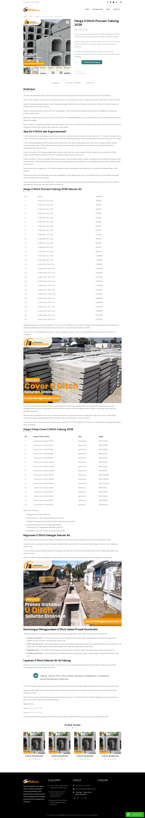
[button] (67, 22)
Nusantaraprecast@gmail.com (85, 789)
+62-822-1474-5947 (82, 786)
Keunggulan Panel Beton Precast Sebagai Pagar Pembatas (58, 802)
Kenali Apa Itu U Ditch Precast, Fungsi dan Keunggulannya (57, 794)
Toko (108, 9)
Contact (116, 9)
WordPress (93, 815)
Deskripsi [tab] (55, 83)
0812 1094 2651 (36, 712)
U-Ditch (82, 73)
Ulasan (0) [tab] (90, 83)
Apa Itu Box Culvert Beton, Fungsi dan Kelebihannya (59, 787)
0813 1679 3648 (36, 708)
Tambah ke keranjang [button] (34, 743)
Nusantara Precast (34, 665)
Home (87, 9)
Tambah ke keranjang (92, 62)
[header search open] (121, 2)
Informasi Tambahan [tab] (73, 83)
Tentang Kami (97, 9)
